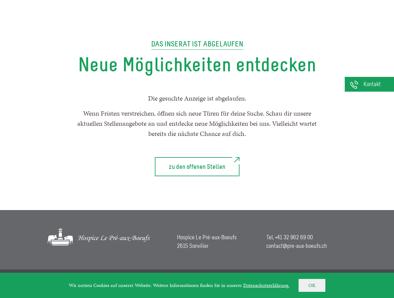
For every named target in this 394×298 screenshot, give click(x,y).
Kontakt (372, 85)
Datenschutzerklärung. (266, 285)
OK (312, 285)
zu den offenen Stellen (197, 167)
